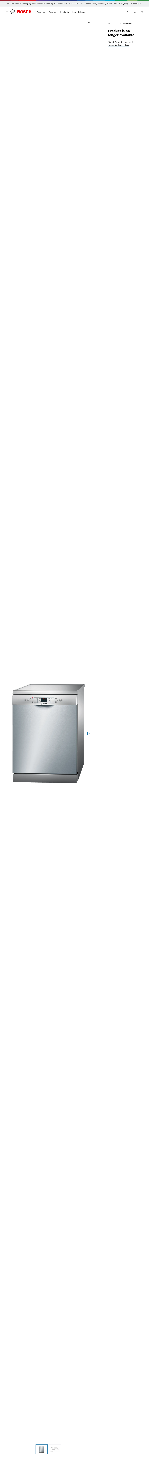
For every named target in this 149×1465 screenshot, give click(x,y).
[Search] (135, 12)
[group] (42, 1449)
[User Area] (127, 12)
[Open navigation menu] (7, 12)
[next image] (89, 733)
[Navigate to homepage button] (109, 23)
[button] (48, 733)
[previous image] (7, 733)
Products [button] (41, 12)
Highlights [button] (64, 12)
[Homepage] (20, 12)
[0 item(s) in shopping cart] (142, 12)
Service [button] (52, 12)
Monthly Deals (78, 12)
